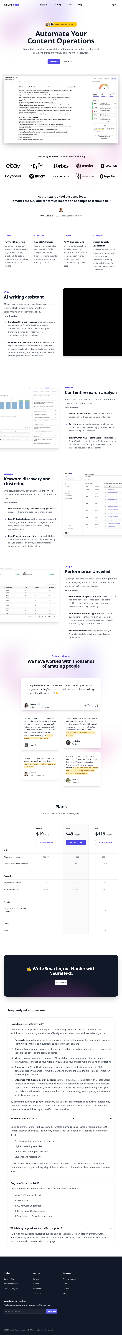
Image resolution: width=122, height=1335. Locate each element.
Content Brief (9, 1279)
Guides (69, 5)
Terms (65, 1293)
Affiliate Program (69, 1279)
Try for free (53, 62)
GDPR (65, 1284)
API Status (37, 1293)
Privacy (66, 1289)
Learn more (68, 62)
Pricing (58, 5)
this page (50, 1241)
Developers (37, 1289)
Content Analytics (11, 1289)
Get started (61, 983)
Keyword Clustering (12, 1284)
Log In (114, 5)
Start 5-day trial (46, 842)
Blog (80, 5)
